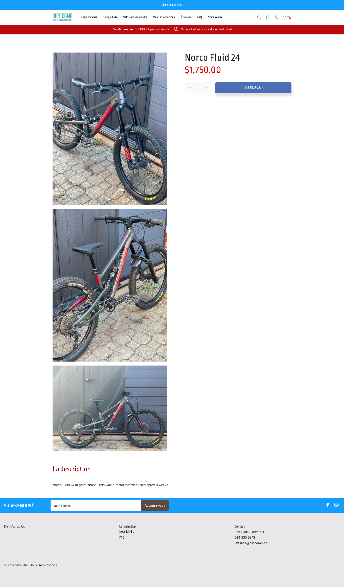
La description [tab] (72, 469)
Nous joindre (126, 531)
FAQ (121, 537)
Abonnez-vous (155, 505)
